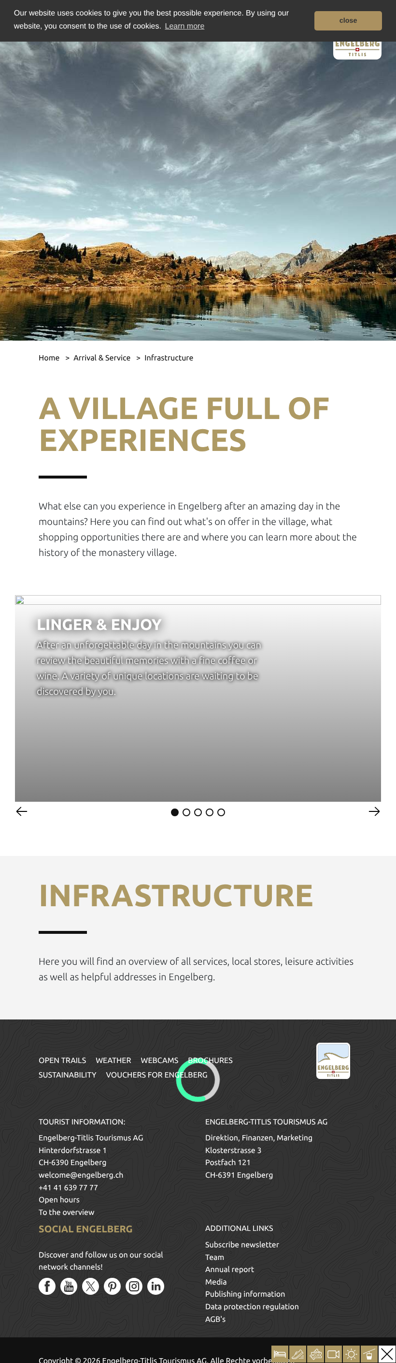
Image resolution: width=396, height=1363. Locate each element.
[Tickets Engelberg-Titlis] (315, 1354)
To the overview (66, 1212)
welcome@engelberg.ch (81, 1175)
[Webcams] (333, 1354)
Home (50, 358)
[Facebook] (47, 1286)
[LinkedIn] (155, 1286)
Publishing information (245, 1294)
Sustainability (68, 1075)
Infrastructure (168, 358)
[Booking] (279, 1354)
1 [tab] (175, 812)
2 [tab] (186, 812)
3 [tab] (198, 812)
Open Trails (62, 1060)
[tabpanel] (198, 698)
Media (216, 1282)
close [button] (348, 21)
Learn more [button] (185, 26)
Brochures (210, 1060)
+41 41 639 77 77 (68, 1187)
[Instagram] (134, 1286)
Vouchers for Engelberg (157, 1075)
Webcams (160, 1060)
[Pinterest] (112, 1286)
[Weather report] (351, 1354)
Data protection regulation (252, 1307)
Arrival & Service (102, 358)
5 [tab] (221, 812)
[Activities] (297, 1354)
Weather (113, 1060)
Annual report (229, 1269)
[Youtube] (68, 1286)
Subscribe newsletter (242, 1245)
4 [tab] (209, 812)
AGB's (215, 1319)
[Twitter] (90, 1286)
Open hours (59, 1200)
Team (214, 1257)
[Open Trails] (369, 1354)
